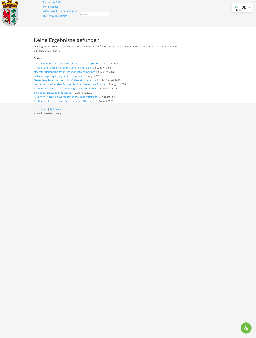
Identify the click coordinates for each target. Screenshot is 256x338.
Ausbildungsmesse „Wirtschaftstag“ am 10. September (66, 88)
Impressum (40, 109)
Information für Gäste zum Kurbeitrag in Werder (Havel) (66, 63)
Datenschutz (57, 109)
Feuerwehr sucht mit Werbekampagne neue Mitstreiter (66, 96)
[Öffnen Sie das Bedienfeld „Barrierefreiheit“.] (246, 328)
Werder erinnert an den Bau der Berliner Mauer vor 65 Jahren (70, 84)
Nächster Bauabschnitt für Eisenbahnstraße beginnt (64, 72)
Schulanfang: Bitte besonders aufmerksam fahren (63, 67)
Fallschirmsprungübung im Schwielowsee (58, 76)
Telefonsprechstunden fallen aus (53, 92)
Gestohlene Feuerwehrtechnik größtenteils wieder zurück (67, 80)
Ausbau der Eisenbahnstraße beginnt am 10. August (64, 101)
